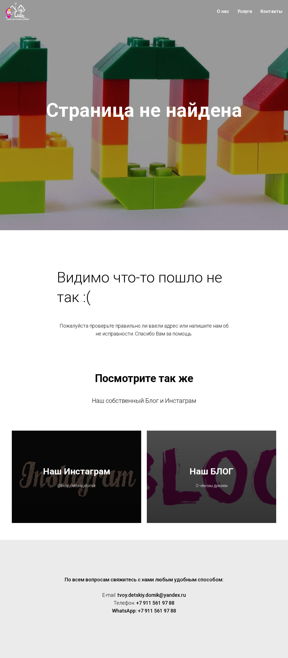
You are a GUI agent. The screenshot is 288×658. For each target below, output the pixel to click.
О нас (223, 11)
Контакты (271, 11)
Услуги (244, 11)
